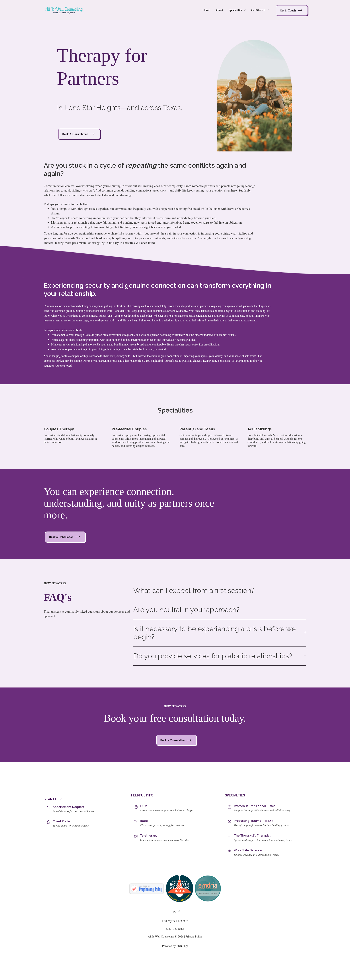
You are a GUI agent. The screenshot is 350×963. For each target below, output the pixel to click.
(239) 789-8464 (175, 929)
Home (206, 10)
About (219, 10)
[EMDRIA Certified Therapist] (207, 888)
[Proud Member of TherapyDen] (179, 888)
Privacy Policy (194, 936)
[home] (64, 10)
